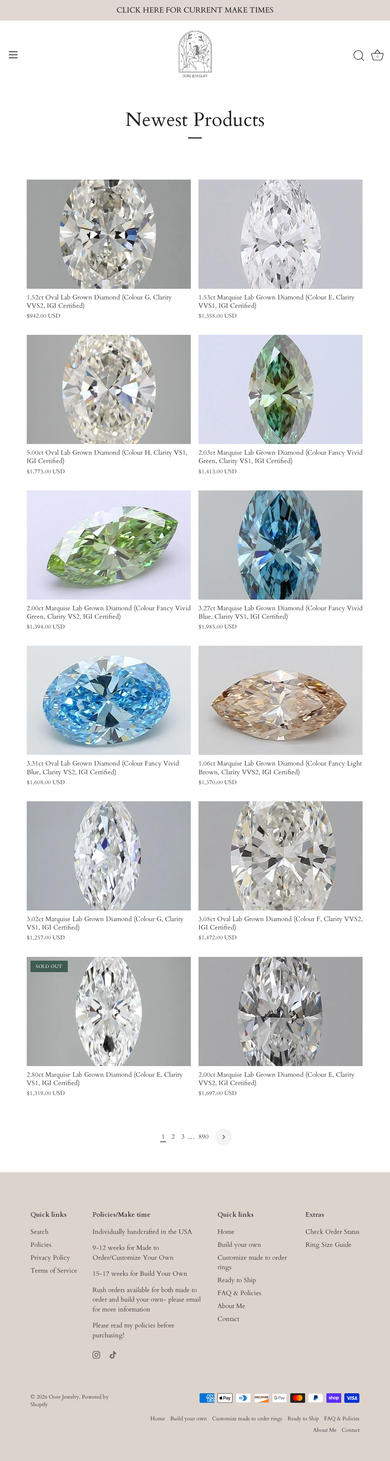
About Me (231, 1306)
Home (226, 1231)
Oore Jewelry (64, 1397)
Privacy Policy (50, 1257)
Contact (228, 1319)
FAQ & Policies (239, 1293)
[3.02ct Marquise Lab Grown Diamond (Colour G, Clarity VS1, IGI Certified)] (109, 855)
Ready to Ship (236, 1280)
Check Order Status (332, 1231)
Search (39, 1231)
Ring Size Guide (328, 1244)
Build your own (239, 1244)
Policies (40, 1244)
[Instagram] (96, 1354)
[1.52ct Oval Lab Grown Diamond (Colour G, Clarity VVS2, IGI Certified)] (109, 234)
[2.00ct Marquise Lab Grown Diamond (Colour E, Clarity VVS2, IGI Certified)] (280, 1011)
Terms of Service (53, 1270)
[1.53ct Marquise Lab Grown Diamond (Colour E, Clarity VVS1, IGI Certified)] (280, 234)
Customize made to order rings (247, 1418)
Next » (223, 1136)
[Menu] (13, 54)
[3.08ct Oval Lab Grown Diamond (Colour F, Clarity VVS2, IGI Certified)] (280, 855)
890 (203, 1136)
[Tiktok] (113, 1354)
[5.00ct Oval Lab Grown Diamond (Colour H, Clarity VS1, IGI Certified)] (109, 389)
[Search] (358, 56)
